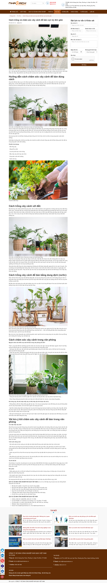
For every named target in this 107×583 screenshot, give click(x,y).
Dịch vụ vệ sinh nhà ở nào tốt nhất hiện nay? (81, 527)
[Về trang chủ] (2, 550)
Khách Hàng (74, 11)
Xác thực (73, 55)
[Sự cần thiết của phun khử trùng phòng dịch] (61, 542)
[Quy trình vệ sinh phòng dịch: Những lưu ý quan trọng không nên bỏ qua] (15, 519)
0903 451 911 (53, 4)
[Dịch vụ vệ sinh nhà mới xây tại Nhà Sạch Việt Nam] (15, 542)
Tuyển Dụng (84, 11)
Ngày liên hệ (74, 50)
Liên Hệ (92, 11)
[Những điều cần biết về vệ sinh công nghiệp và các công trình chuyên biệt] (15, 531)
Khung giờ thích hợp (91, 50)
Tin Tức (57, 11)
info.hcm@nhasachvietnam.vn (21, 561)
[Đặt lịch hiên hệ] (2, 566)
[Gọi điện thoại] (2, 560)
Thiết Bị (50, 11)
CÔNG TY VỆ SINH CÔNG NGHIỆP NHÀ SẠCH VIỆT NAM (30, 581)
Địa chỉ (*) (73, 34)
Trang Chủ (14, 11)
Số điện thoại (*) (75, 28)
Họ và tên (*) (74, 23)
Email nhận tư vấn (90, 28)
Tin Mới (53, 510)
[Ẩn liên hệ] (2, 576)
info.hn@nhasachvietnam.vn (66, 561)
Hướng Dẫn (65, 11)
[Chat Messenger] (2, 571)
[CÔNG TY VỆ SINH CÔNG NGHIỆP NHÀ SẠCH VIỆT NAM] (18, 3)
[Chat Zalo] (2, 555)
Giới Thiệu (23, 11)
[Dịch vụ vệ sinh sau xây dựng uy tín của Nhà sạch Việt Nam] (61, 519)
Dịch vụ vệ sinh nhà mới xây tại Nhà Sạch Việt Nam (37, 539)
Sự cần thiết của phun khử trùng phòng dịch (81, 539)
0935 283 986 (53, 2)
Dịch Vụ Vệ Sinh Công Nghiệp (37, 11)
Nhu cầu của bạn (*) (76, 39)
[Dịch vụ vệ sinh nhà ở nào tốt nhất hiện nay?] (61, 531)
